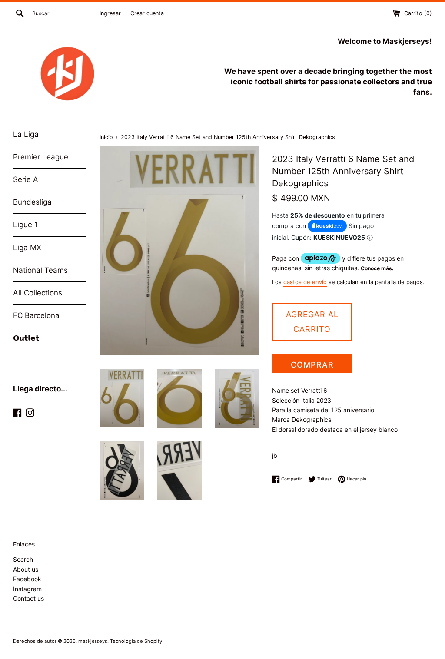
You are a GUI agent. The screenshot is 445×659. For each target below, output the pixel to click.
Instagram (27, 589)
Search (23, 559)
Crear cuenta (147, 13)
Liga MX (27, 247)
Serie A (25, 179)
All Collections (37, 292)
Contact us (28, 598)
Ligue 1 (25, 224)
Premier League (40, 156)
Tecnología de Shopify (136, 641)
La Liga (26, 134)
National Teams (40, 270)
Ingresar (110, 13)
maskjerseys (92, 641)
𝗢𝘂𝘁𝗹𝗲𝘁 (26, 338)
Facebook (27, 579)
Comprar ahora (312, 366)
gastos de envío (305, 281)
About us (25, 569)
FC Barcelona (36, 315)
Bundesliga (32, 202)
